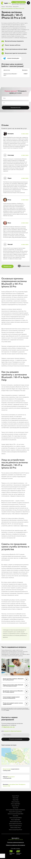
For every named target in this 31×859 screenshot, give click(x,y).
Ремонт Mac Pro (15, 805)
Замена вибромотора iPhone (15, 823)
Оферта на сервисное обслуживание (15, 845)
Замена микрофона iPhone (16, 825)
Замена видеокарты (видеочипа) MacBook (15, 809)
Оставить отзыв (25, 266)
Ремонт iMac (15, 797)
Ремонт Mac (15, 807)
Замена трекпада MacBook (16, 817)
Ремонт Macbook (15, 801)
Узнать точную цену (13, 58)
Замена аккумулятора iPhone (15, 829)
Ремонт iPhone (15, 795)
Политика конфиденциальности (15, 842)
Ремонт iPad (15, 799)
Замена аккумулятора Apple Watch (15, 813)
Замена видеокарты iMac (15, 821)
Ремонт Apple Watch (15, 803)
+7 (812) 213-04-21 (19, 2)
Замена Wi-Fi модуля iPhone (15, 811)
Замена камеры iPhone (15, 827)
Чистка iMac (15, 815)
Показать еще (7, 266)
